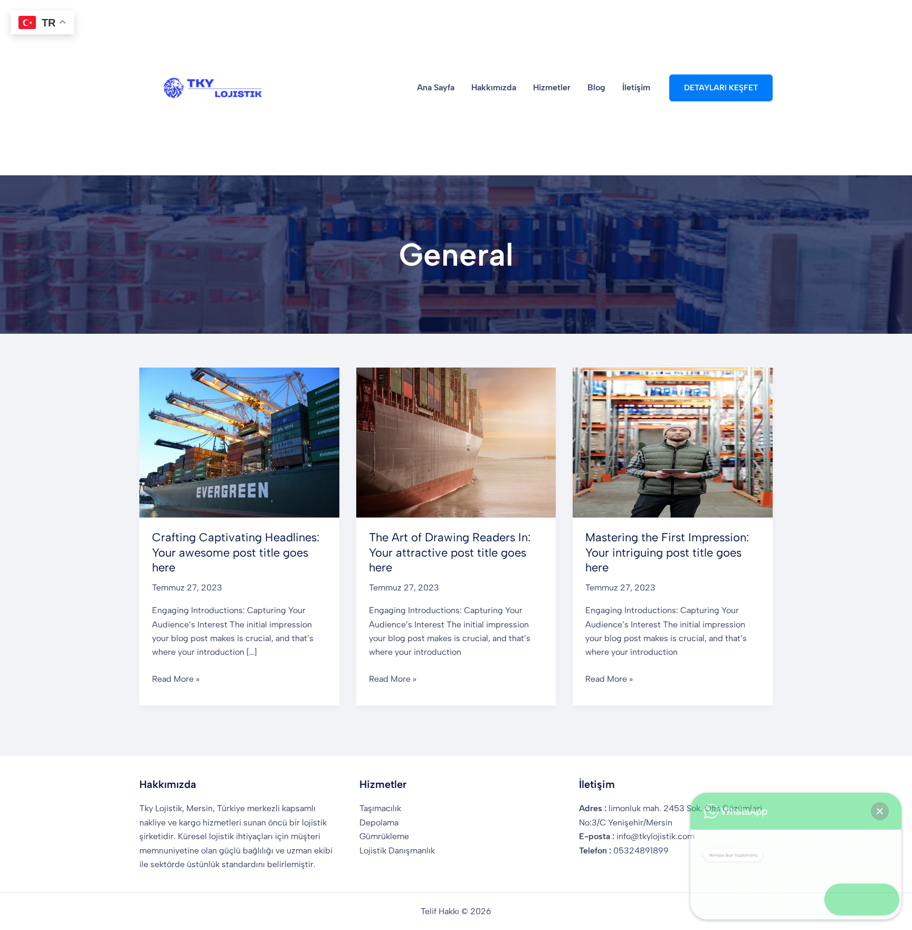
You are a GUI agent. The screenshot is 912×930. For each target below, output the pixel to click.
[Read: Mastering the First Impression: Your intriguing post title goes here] (673, 442)
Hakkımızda (493, 87)
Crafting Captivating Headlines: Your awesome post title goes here (235, 552)
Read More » (176, 679)
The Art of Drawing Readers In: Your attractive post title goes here (449, 552)
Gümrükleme (384, 836)
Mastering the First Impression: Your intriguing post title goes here (667, 552)
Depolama (378, 823)
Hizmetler (552, 87)
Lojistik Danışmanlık (397, 851)
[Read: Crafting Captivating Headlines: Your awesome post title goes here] (239, 442)
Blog (596, 87)
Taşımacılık (380, 808)
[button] (721, 87)
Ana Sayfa (435, 87)
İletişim (636, 87)
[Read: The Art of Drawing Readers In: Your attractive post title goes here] (456, 442)
